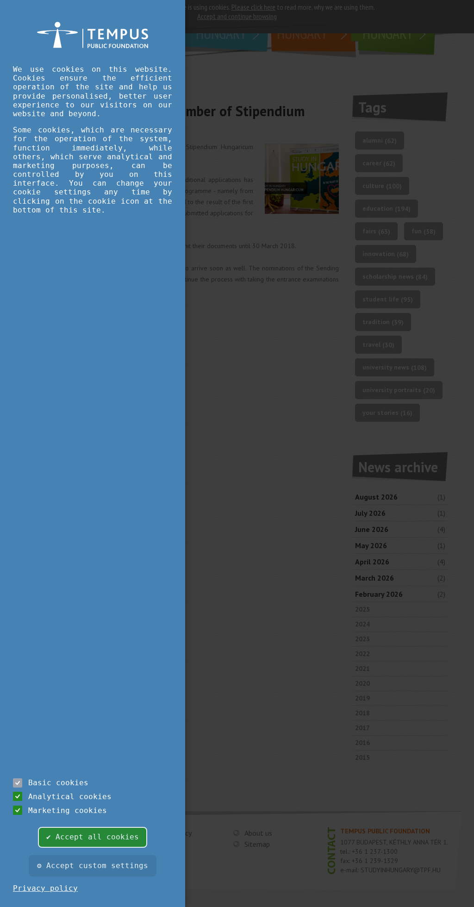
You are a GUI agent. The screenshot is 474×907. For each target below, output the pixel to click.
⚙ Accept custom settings (92, 865)
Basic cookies (58, 782)
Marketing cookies (67, 810)
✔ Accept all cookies (92, 836)
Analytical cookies (70, 796)
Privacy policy (45, 888)
